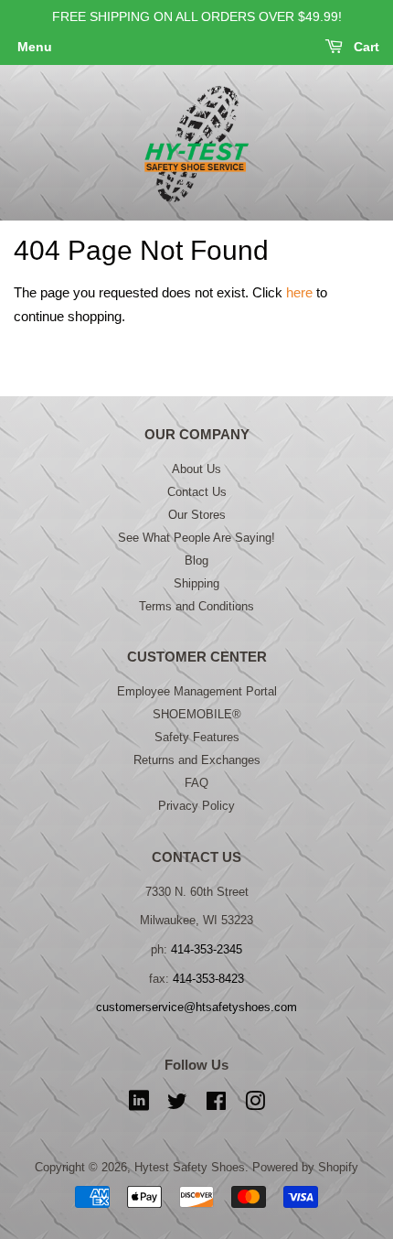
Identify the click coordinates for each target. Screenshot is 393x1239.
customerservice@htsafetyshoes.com (196, 1007)
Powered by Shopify (305, 1167)
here (299, 292)
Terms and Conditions (196, 606)
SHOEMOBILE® (197, 714)
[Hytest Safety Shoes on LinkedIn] (139, 1105)
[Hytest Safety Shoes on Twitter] (177, 1105)
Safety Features (196, 737)
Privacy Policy (196, 806)
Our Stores (197, 515)
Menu (34, 46)
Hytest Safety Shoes (189, 1167)
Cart (364, 46)
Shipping (196, 583)
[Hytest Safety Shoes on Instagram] (255, 1105)
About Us (196, 469)
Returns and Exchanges (196, 760)
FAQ (196, 783)
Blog (196, 560)
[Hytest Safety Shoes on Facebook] (216, 1105)
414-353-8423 (208, 979)
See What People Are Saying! (196, 537)
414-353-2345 (206, 949)
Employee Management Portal (197, 691)
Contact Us (197, 492)
